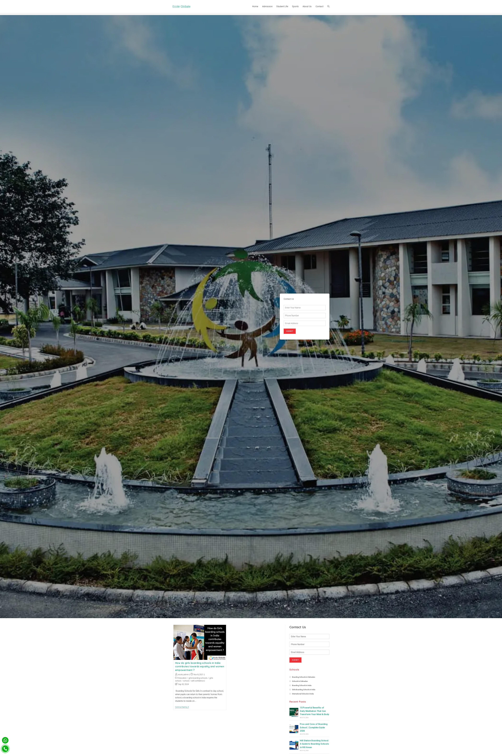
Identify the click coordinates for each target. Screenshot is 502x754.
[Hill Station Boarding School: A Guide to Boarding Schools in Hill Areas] (293, 745)
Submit (289, 331)
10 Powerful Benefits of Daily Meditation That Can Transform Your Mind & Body (314, 711)
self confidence (197, 681)
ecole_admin (183, 674)
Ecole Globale (181, 6)
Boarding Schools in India (301, 685)
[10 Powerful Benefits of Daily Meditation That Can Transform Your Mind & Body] (293, 712)
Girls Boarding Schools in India (303, 690)
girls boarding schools (198, 678)
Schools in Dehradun (300, 681)
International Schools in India (303, 694)
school (186, 681)
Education (182, 678)
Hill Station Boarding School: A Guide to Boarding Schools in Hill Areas (314, 744)
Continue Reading (182, 707)
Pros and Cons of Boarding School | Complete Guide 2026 (313, 727)
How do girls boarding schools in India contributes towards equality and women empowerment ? (199, 666)
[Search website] (328, 6)
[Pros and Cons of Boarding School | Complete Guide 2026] (293, 728)
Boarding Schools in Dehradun (303, 677)
